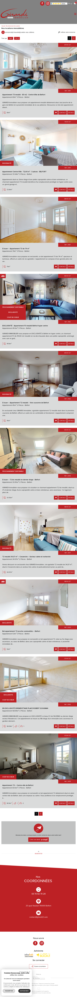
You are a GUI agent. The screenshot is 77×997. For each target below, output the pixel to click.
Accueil (3, 26)
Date (10, 38)
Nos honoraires (39, 985)
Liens (44, 985)
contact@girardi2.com (38, 917)
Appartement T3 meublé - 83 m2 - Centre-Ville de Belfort (23, 95)
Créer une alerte (38, 839)
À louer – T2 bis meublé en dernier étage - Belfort (21, 480)
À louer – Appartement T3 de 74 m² (15, 249)
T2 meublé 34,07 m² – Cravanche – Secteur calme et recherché (26, 557)
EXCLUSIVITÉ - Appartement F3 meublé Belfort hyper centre (25, 326)
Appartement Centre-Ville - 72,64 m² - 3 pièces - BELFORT (24, 172)
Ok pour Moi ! (24, 991)
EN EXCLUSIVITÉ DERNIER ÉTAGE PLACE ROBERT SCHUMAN (25, 708)
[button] (67, 32)
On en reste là (23, 972)
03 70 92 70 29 (39, 894)
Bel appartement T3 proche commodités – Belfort (21, 631)
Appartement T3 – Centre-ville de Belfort (17, 785)
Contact (62, 112)
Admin (48, 985)
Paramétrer (9, 991)
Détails (71, 112)
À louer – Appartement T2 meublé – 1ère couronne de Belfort (25, 403)
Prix (16, 38)
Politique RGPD (54, 985)
